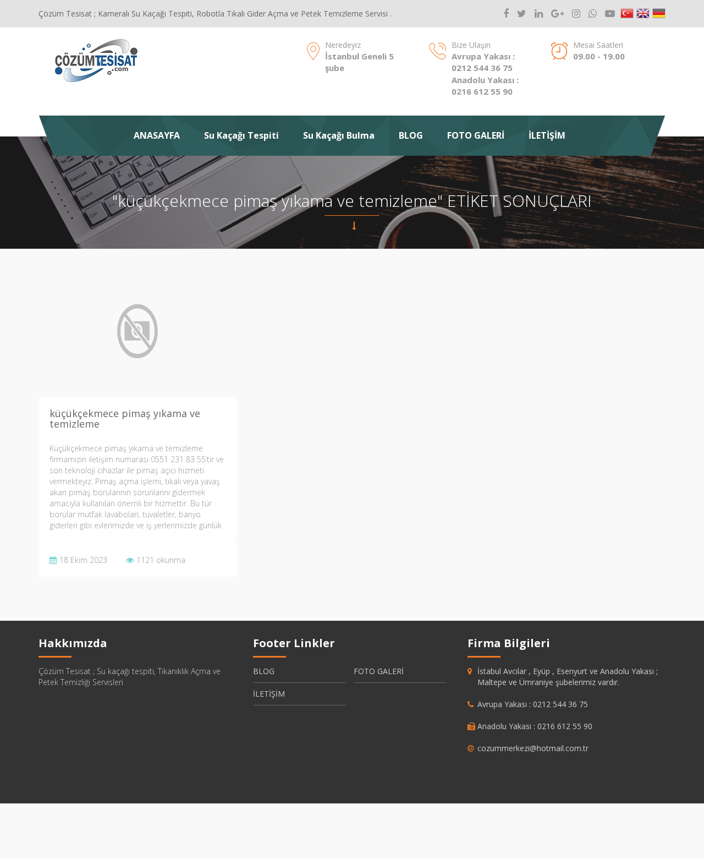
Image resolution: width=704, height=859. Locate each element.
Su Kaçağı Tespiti (241, 135)
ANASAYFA (157, 135)
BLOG (411, 135)
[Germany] (659, 14)
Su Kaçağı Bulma (339, 135)
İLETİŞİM (547, 135)
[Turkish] (627, 14)
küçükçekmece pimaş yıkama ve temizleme (125, 419)
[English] (643, 14)
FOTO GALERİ (475, 135)
